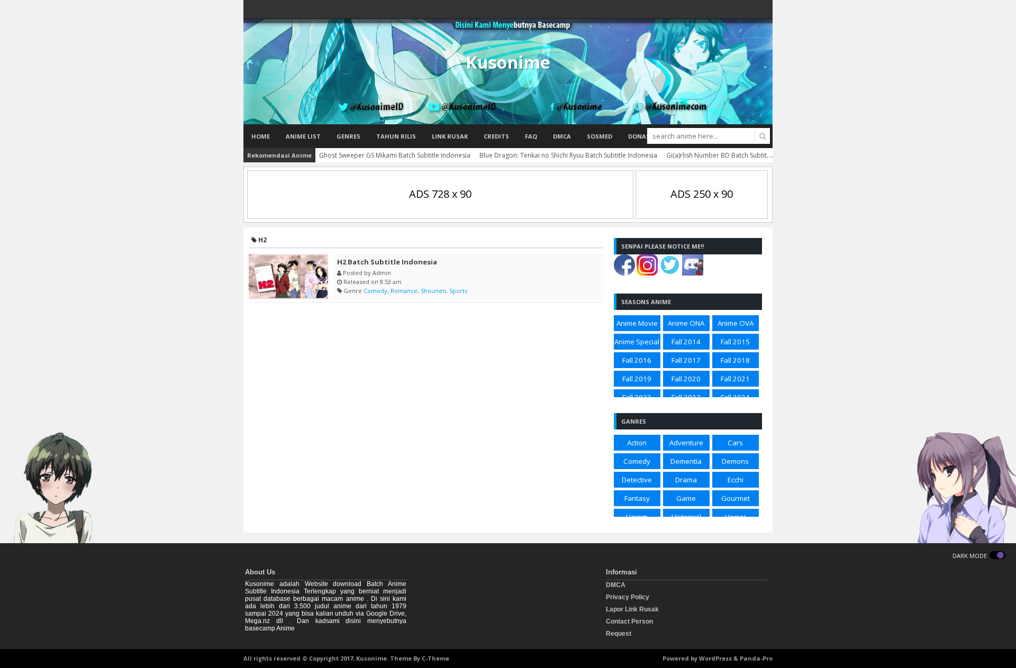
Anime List (303, 136)
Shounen (433, 291)
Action (637, 442)
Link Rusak (450, 136)
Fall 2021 (735, 378)
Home (260, 136)
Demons (735, 461)
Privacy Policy (627, 597)
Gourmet (735, 498)
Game (686, 498)
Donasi (640, 136)
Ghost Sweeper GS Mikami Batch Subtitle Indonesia (394, 155)
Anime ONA (686, 323)
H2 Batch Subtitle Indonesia (387, 262)
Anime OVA (736, 323)
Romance (404, 291)
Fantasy (637, 498)
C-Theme (435, 658)
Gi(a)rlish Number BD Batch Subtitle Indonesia (734, 155)
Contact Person (629, 621)
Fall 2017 (686, 360)
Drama (686, 479)
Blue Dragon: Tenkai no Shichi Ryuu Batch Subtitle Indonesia (568, 155)
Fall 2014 (686, 341)
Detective (637, 479)
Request (618, 633)
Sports (458, 291)
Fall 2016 (636, 360)
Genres (348, 136)
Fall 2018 (735, 360)
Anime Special (636, 341)
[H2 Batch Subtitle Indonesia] (288, 276)
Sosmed (599, 136)
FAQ (531, 136)
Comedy (375, 291)
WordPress (715, 658)
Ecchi (735, 479)
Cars (735, 442)
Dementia (686, 461)
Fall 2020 (686, 378)
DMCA (562, 136)
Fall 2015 (735, 341)
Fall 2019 (636, 378)
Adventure (686, 442)
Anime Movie (637, 323)
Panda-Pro (756, 658)
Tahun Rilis (396, 136)
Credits (496, 136)
